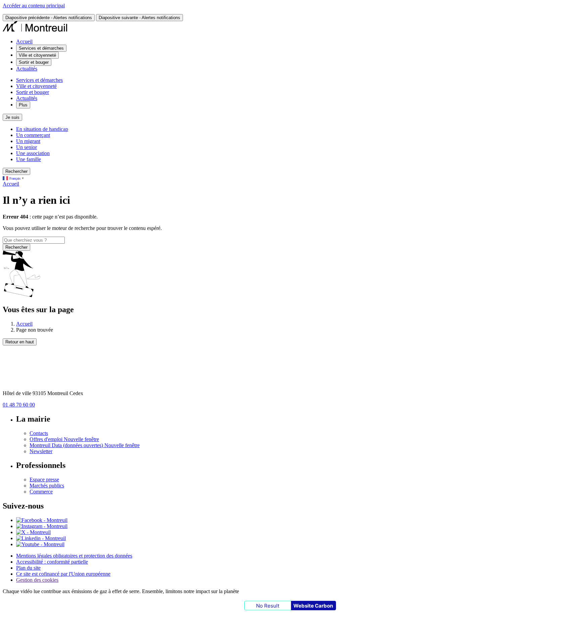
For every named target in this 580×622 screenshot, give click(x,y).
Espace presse (44, 479)
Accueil (24, 41)
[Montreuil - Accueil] (35, 30)
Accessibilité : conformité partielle (52, 562)
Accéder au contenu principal (34, 5)
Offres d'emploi (64, 439)
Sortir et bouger (32, 92)
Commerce (41, 491)
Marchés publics (47, 485)
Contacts (39, 433)
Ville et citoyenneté (36, 86)
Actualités (26, 68)
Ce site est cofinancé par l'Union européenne (63, 574)
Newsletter (41, 451)
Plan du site (28, 568)
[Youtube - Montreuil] (40, 544)
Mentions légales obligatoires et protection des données (74, 556)
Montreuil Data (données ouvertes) (85, 445)
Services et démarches (39, 80)
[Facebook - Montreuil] (41, 520)
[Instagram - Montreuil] (41, 526)
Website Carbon (313, 606)
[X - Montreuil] (33, 532)
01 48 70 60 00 (19, 405)
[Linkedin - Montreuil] (41, 538)
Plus (23, 104)
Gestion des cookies (37, 580)
